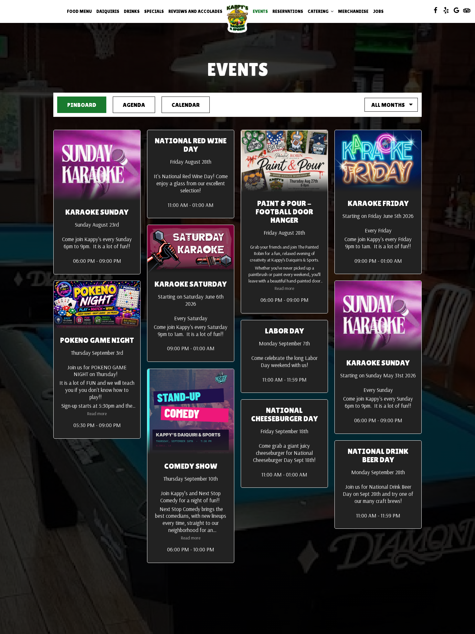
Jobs (378, 11)
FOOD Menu (79, 11)
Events (260, 11)
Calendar (181, 104)
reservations (287, 11)
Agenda (129, 104)
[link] (237, 18)
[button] (97, 202)
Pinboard (76, 104)
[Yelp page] (446, 10)
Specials (154, 11)
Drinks (132, 11)
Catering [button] (319, 11)
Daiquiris (107, 11)
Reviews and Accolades (195, 11)
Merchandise (353, 11)
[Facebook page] (435, 10)
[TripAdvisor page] (466, 10)
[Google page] (456, 10)
